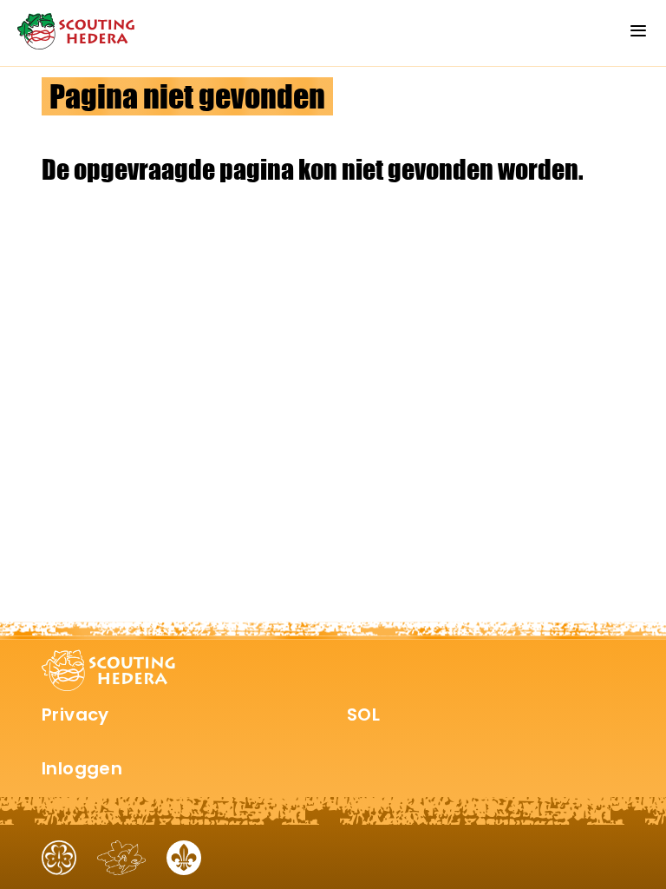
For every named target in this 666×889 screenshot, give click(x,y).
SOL (363, 714)
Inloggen (82, 768)
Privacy (75, 714)
